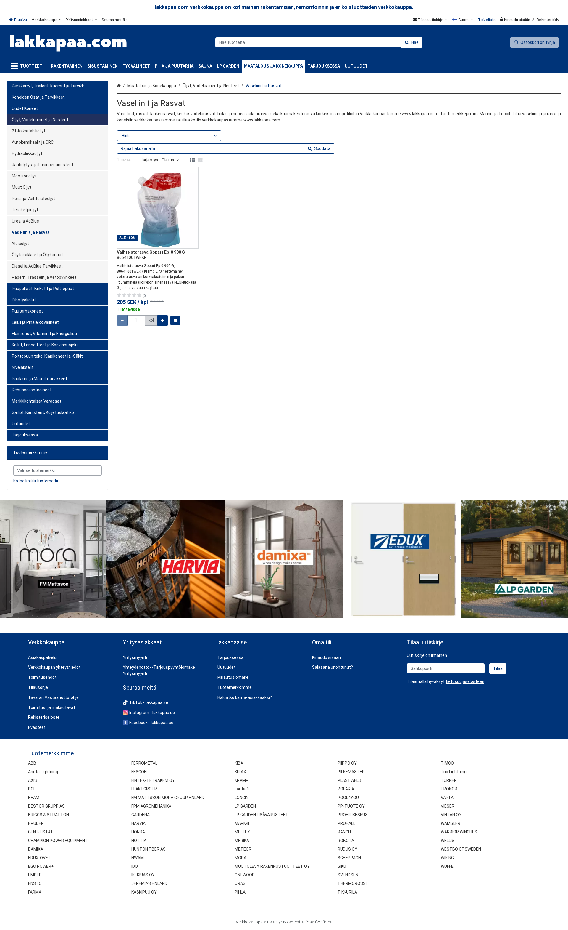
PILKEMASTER (351, 771)
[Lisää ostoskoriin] (175, 320)
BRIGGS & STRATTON (48, 814)
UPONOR (449, 789)
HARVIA (138, 823)
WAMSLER (450, 823)
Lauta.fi (242, 789)
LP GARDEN (245, 806)
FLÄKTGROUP (144, 789)
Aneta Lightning (43, 771)
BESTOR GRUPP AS (46, 806)
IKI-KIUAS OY (143, 875)
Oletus (168, 160)
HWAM (137, 857)
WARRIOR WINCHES (459, 832)
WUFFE (447, 866)
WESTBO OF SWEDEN (461, 849)
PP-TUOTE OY (351, 806)
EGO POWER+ (41, 866)
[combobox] (318, 42)
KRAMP (241, 780)
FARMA (34, 892)
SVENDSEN (348, 875)
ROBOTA (346, 840)
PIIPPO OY (347, 763)
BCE (32, 789)
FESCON (139, 771)
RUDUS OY (347, 849)
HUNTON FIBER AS (148, 849)
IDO (134, 866)
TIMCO (447, 763)
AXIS (32, 780)
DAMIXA (35, 849)
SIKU (342, 866)
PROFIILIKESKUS (353, 814)
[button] (465, 681)
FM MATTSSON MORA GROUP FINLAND (167, 797)
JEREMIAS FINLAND (149, 883)
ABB (32, 763)
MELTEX (242, 832)
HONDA (138, 832)
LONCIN (241, 797)
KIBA (239, 763)
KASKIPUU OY (144, 892)
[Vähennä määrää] (122, 320)
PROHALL (346, 823)
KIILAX (240, 771)
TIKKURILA (347, 892)
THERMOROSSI (352, 883)
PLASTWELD (349, 780)
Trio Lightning (454, 771)
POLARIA (346, 789)
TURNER (449, 780)
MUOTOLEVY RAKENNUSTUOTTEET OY (272, 866)
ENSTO (35, 883)
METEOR (243, 849)
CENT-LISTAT (40, 832)
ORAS (240, 883)
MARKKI (242, 823)
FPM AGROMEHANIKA (151, 806)
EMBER (35, 875)
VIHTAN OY (451, 814)
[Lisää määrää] (162, 320)
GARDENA (140, 814)
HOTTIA (138, 840)
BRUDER (36, 823)
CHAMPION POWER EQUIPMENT (58, 840)
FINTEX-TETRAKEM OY (153, 780)
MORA (240, 857)
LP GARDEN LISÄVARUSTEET (261, 814)
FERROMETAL (144, 763)
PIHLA (240, 892)
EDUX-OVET (39, 857)
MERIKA (242, 840)
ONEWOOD (245, 875)
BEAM (33, 797)
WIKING (447, 857)
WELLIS (447, 840)
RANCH (344, 832)
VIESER (447, 806)
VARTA (447, 797)
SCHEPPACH (349, 857)
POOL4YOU (348, 797)
